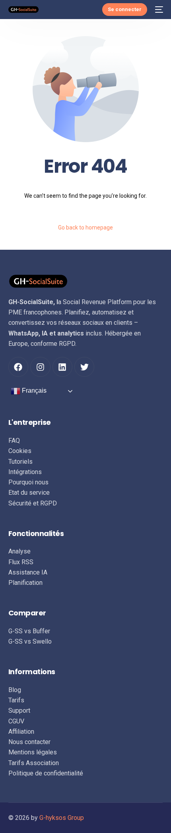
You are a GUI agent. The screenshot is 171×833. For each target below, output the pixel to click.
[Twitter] (84, 367)
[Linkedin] (62, 367)
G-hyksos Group (61, 817)
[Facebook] (18, 367)
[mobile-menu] (159, 9)
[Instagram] (40, 367)
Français (33, 391)
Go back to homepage (85, 227)
